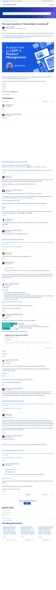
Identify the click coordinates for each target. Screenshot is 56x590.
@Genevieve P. (7, 363)
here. (25, 37)
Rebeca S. (21, 28)
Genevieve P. (8, 314)
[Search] (50, 4)
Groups (3, 516)
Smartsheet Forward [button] (6, 94)
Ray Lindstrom (8, 190)
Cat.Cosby (7, 105)
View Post (47, 348)
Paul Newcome (8, 230)
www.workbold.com (8, 167)
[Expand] (28, 345)
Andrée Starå (8, 114)
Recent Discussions (6, 510)
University (19, 1)
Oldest (7, 101)
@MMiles (4, 439)
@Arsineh (4, 118)
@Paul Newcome (6, 418)
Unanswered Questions (28, 518)
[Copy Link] (24, 28)
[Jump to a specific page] (53, 101)
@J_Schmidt (9, 274)
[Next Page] (51, 101)
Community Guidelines (7, 520)
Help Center (13, 1)
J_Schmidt (7, 219)
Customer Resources (6, 512)
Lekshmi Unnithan (9, 337)
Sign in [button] (27, 503)
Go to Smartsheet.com (47, 1)
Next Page (28, 494)
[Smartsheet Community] (11, 4)
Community (6, 1)
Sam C (6, 253)
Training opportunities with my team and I (12, 247)
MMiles (7, 176)
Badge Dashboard (6, 514)
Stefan (6, 283)
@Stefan (6, 318)
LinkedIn (44, 167)
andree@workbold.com (21, 167)
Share (3, 89)
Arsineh (7, 27)
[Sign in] (52, 4)
